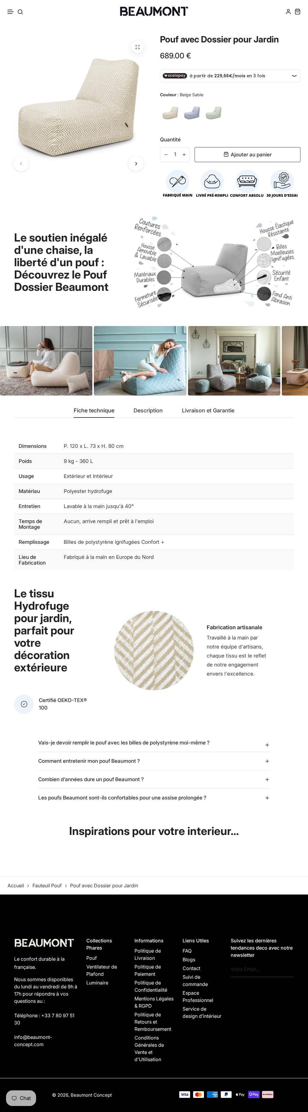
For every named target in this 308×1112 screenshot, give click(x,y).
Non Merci (154, 575)
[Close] (237, 520)
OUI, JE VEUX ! (154, 550)
